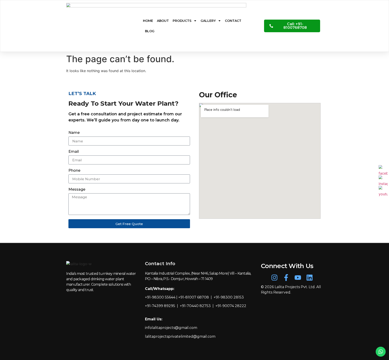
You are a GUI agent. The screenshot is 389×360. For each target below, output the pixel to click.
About (163, 21)
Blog (149, 31)
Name (74, 133)
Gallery (208, 21)
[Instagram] (274, 277)
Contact (233, 21)
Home (148, 21)
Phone (74, 171)
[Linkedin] (309, 277)
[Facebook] (383, 169)
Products (182, 21)
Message (76, 189)
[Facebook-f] (286, 277)
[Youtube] (297, 277)
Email (73, 152)
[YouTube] (383, 190)
